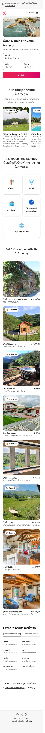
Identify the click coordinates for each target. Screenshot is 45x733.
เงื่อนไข (29, 721)
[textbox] (12, 67)
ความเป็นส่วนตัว (18, 721)
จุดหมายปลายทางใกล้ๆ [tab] (12, 634)
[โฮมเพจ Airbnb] (4, 12)
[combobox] (21, 58)
